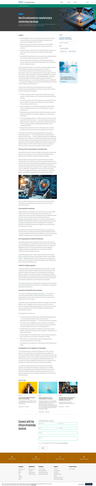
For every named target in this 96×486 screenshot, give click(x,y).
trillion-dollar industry (49, 67)
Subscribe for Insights (94, 14)
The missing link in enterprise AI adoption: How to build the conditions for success (67, 399)
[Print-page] (76, 7)
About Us (75, 2)
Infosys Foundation (42, 468)
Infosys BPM (31, 470)
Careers (19, 472)
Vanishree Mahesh (68, 39)
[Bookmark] (73, 7)
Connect (68, 2)
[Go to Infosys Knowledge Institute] (26, 2)
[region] (48, 484)
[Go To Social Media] (70, 7)
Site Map (55, 475)
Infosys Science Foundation (43, 472)
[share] (91, 2)
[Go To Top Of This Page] (89, 474)
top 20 (43, 74)
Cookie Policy (56, 472)
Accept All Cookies (89, 484)
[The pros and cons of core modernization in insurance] (48, 387)
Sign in (87, 2)
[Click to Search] (95, 2)
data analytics (63, 51)
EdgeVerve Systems (32, 468)
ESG (19, 473)
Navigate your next (21, 468)
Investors (20, 475)
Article (61, 74)
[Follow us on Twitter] (69, 469)
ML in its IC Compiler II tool (47, 230)
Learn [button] (61, 2)
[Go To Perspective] (19, 5)
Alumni (19, 478)
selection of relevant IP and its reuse (36, 293)
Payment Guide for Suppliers (58, 478)
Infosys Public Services (32, 473)
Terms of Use (56, 468)
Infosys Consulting (32, 472)
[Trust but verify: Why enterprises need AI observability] (27, 387)
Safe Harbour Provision (57, 473)
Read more (64, 81)
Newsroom (20, 477)
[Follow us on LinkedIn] (72, 469)
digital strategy (72, 51)
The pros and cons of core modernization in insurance (46, 398)
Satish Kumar (61, 37)
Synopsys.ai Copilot (25, 283)
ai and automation (64, 48)
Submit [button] (43, 448)
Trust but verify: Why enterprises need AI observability (26, 398)
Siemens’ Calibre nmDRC (24, 256)
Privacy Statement (64, 443)
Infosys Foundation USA (43, 470)
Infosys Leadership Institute (43, 473)
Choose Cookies (81, 484)
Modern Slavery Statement (58, 477)
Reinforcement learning (24, 219)
